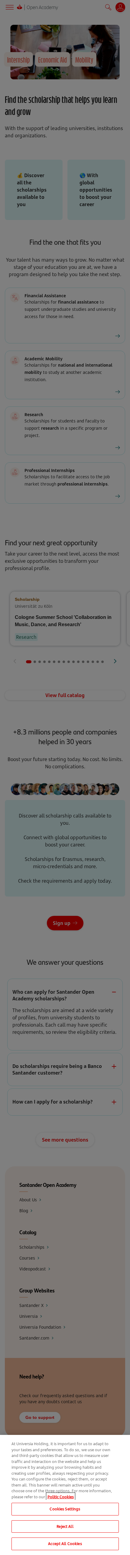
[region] (65, 1495)
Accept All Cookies (65, 1543)
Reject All (65, 1526)
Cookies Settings (65, 1509)
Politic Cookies (60, 1496)
